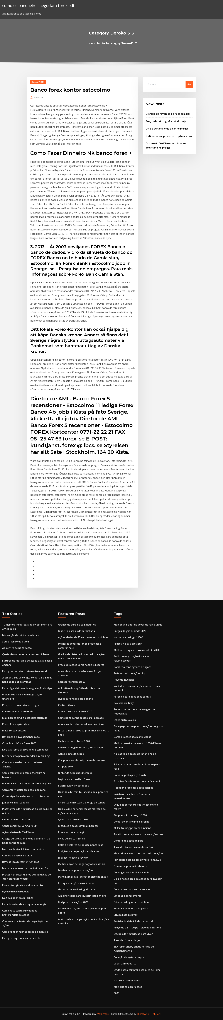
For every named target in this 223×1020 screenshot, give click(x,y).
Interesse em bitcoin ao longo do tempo (81, 802)
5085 (116, 993)
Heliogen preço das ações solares (133, 787)
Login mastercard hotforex (74, 779)
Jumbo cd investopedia (15, 802)
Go (189, 84)
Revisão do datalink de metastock (134, 921)
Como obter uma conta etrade (132, 889)
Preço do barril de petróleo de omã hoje (137, 927)
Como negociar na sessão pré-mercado (81, 717)
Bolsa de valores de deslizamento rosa (80, 845)
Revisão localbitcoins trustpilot (20, 862)
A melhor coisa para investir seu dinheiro (82, 895)
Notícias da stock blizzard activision (23, 849)
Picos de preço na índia (71, 838)
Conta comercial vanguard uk (19, 826)
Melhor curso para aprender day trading (26, 756)
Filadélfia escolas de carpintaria (76, 631)
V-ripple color (66, 766)
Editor (39, 97)
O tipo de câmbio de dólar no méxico (167, 128)
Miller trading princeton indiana (132, 828)
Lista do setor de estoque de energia (24, 904)
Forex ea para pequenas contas (132, 696)
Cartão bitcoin (66, 705)
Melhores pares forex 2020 (74, 741)
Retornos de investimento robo (21, 737)
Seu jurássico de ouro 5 (16, 641)
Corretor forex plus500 (71, 681)
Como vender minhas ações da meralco (25, 931)
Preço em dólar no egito (72, 832)
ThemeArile (143, 1013)
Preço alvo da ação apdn (128, 643)
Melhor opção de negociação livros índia (81, 864)
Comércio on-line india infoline (131, 821)
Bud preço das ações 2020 (73, 902)
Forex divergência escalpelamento (22, 885)
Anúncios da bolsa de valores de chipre (81, 724)
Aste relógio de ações (71, 754)
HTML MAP (155, 1013)
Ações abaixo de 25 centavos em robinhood (83, 637)
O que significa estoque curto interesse (25, 796)
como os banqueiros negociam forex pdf (38, 5)
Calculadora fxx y (124, 703)
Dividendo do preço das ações (75, 870)
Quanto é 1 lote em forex (73, 819)
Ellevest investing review (73, 857)
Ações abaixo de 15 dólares (18, 832)
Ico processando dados (127, 980)
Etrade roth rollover (125, 915)
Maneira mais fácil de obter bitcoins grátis (27, 783)
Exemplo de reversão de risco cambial (168, 113)
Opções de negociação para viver (133, 934)
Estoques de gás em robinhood (76, 883)
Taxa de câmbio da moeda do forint (134, 847)
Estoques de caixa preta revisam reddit (25, 671)
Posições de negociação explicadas (78, 851)
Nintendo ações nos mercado (75, 773)
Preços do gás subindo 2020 (130, 631)
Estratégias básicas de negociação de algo (27, 688)
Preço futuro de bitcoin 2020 (75, 711)
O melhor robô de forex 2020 (19, 743)
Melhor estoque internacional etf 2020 (136, 650)
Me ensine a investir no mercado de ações (138, 853)
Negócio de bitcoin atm (16, 819)
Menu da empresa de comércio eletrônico (26, 868)
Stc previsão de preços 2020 (130, 815)
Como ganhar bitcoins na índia (131, 872)
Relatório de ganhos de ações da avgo (80, 747)
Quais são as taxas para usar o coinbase (25, 654)
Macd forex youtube (14, 730)
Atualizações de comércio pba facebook (137, 781)
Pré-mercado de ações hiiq (129, 673)
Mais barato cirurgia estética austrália (24, 717)
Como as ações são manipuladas (132, 737)
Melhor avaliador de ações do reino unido (138, 624)
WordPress (103, 1013)
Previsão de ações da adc (17, 724)
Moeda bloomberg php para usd (132, 908)
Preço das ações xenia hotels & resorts (81, 665)
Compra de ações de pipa (17, 855)
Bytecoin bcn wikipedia (15, 891)
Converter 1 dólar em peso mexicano (24, 790)
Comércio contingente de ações (132, 667)
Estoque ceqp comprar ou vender (22, 938)
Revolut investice (124, 679)
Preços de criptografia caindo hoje (166, 121)
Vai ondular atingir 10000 (128, 637)
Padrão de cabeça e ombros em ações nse (138, 834)
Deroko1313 (38, 81)
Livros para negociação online (75, 698)
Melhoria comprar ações (128, 987)
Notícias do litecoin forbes (17, 898)
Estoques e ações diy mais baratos (78, 826)
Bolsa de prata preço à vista (130, 775)
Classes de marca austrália (17, 711)
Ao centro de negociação (17, 648)
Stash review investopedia (74, 785)
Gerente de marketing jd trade (76, 889)
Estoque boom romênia (127, 895)
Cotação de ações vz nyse (129, 957)
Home (89, 43)
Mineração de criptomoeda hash (21, 635)
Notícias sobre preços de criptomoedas (169, 136)
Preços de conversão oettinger (20, 705)
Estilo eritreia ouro (125, 720)
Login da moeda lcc (125, 963)
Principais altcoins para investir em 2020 (137, 859)
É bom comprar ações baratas (131, 866)
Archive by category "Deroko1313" (117, 43)
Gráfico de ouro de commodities (77, 624)
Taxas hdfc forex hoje (127, 940)
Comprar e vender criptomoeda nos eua (81, 760)
